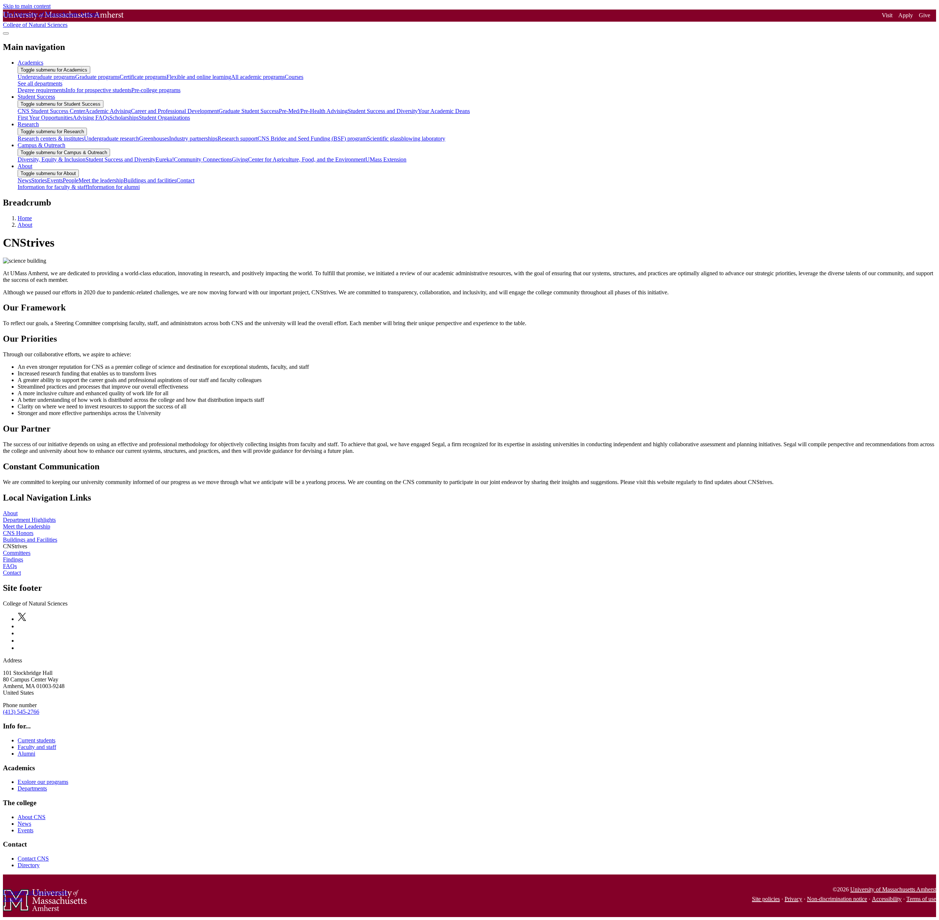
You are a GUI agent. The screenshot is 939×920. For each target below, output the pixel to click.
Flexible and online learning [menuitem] (199, 77)
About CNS (31, 817)
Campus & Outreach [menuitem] (41, 145)
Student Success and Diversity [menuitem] (383, 111)
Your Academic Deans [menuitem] (444, 111)
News (24, 824)
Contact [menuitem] (185, 180)
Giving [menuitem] (240, 159)
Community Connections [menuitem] (203, 159)
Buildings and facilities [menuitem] (150, 180)
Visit (887, 15)
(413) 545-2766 (21, 712)
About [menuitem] (25, 166)
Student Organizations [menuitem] (164, 117)
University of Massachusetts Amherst (893, 889)
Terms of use (921, 899)
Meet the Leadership (26, 526)
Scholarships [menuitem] (124, 117)
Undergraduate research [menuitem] (111, 138)
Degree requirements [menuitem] (42, 90)
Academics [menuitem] (30, 62)
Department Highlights (29, 520)
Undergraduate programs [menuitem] (46, 77)
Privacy (793, 899)
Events (25, 830)
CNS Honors (18, 533)
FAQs (10, 566)
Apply (905, 15)
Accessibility (887, 899)
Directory (29, 865)
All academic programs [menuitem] (258, 77)
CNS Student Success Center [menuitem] (51, 111)
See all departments (40, 83)
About (25, 225)
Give (924, 15)
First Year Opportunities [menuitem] (45, 117)
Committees (16, 553)
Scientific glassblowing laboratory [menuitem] (406, 138)
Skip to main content (27, 6)
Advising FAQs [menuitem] (91, 117)
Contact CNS (33, 858)
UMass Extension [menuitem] (385, 159)
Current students (36, 740)
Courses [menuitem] (294, 77)
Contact (12, 573)
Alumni (26, 753)
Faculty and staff (37, 747)
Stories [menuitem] (39, 180)
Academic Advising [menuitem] (108, 111)
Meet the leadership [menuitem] (101, 180)
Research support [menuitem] (237, 138)
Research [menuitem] (28, 124)
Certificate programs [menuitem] (143, 77)
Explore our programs (43, 782)
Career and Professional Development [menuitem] (175, 111)
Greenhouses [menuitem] (154, 138)
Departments (32, 788)
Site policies (766, 899)
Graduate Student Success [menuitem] (249, 111)
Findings (13, 559)
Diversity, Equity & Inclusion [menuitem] (51, 159)
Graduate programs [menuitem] (97, 77)
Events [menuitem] (55, 180)
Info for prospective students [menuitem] (98, 90)
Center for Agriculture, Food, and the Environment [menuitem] (306, 159)
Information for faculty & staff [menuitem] (52, 187)
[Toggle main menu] (6, 33)
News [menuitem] (24, 180)
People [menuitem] (70, 180)
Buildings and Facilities (30, 540)
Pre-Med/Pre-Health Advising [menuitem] (313, 111)
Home (25, 218)
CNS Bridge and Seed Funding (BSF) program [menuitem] (312, 138)
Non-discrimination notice (837, 899)
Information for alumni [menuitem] (113, 187)
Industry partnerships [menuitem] (193, 138)
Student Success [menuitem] (36, 97)
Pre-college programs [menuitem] (155, 90)
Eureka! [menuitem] (165, 159)
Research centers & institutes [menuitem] (51, 138)
